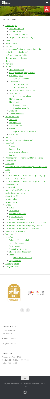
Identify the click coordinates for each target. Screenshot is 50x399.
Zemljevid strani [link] (12, 266)
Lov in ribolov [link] (14, 211)
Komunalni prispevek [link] (17, 243)
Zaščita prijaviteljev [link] (12, 263)
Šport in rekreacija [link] (16, 216)
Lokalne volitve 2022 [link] (20, 87)
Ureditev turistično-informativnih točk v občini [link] (22, 228)
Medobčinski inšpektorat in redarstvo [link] (22, 90)
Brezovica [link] (13, 119)
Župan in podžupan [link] (16, 114)
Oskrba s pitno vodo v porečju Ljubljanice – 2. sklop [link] (24, 158)
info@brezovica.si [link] (9, 343)
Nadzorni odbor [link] (15, 93)
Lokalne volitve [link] (14, 81)
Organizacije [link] (10, 143)
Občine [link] (8, 137)
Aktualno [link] (8, 40)
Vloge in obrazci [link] (15, 260)
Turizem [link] (8, 205)
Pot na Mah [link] (9, 164)
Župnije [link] (12, 155)
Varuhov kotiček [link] (11, 234)
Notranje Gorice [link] (15, 122)
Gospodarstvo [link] (14, 149)
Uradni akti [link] (13, 111)
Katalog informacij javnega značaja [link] (22, 72)
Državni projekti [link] (15, 31)
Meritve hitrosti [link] (14, 246)
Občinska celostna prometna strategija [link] (19, 140)
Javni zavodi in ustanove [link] (18, 152)
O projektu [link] (9, 64)
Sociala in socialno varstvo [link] (15, 193)
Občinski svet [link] (14, 102)
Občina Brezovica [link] (12, 117)
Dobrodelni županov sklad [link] (19, 240)
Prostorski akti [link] (10, 187)
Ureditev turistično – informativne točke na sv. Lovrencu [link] (25, 222)
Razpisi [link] (11, 255)
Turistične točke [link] (11, 202)
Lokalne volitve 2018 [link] (20, 84)
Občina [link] (8, 67)
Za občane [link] (9, 237)
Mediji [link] (7, 61)
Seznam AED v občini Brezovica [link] (17, 190)
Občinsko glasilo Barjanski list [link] (20, 252)
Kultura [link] (11, 208)
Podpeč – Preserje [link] (15, 125)
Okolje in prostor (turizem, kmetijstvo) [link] (23, 37)
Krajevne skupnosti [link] (16, 75)
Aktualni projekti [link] (11, 25)
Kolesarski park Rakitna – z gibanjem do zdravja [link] (23, 49)
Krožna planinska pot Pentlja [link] (16, 55)
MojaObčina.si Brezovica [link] (18, 249)
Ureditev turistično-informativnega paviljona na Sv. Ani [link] (25, 225)
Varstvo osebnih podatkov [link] (15, 231)
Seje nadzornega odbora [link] (22, 96)
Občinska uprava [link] (15, 99)
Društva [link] (12, 146)
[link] (47, 9)
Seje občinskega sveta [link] (21, 108)
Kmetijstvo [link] (9, 46)
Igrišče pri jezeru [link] (11, 43)
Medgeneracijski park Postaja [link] (16, 58)
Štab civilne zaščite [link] (12, 196)
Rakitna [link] (12, 128)
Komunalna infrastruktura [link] (18, 34)
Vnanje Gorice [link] (14, 134)
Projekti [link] (8, 172)
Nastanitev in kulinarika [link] (17, 213)
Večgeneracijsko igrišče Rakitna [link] (24, 131)
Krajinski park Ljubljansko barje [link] (16, 52)
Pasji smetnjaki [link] (10, 161)
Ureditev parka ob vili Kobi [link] (15, 219)
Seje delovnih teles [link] (19, 105)
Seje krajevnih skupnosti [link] (21, 78)
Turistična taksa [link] (11, 199)
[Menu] (47, 3)
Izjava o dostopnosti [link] (16, 70)
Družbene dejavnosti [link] (16, 28)
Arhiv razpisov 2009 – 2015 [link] (22, 258)
